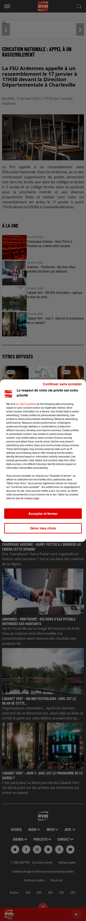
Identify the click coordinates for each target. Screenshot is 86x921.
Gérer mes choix (43, 528)
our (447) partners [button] (26, 404)
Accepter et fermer (43, 513)
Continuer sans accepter (62, 384)
